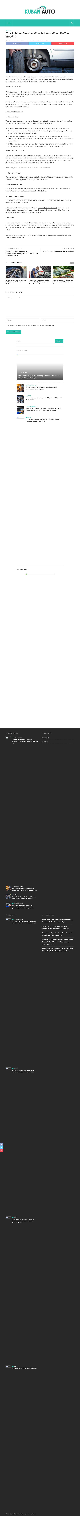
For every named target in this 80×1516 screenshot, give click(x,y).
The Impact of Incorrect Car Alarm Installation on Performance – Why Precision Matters (23, 1221)
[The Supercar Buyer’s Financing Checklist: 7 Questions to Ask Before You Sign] (40, 367)
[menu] (9, 23)
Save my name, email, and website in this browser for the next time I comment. (31, 325)
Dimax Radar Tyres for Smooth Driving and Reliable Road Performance (16, 282)
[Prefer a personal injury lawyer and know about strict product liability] (8, 1140)
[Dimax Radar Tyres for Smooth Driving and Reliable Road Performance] (16, 272)
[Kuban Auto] (40, 9)
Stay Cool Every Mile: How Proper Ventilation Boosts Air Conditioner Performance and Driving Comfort (22, 907)
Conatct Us (45, 737)
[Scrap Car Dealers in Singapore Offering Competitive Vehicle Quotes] (63, 272)
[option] (16, 275)
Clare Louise (16, 40)
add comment (37, 40)
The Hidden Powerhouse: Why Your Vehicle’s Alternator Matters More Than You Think (40, 282)
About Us (45, 741)
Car (15, 1366)
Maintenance (32, 385)
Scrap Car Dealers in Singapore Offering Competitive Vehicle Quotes (63, 282)
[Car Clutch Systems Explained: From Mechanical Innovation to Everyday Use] (20, 388)
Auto (9, 30)
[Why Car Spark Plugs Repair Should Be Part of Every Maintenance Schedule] (8, 991)
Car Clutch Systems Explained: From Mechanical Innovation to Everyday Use (55, 927)
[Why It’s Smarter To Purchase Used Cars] (8, 1438)
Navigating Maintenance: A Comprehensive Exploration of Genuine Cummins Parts (22, 253)
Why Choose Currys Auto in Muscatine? (58, 251)
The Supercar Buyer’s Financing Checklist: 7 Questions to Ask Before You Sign (25, 741)
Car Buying (23, 372)
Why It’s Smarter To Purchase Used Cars (24, 1368)
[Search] (72, 22)
